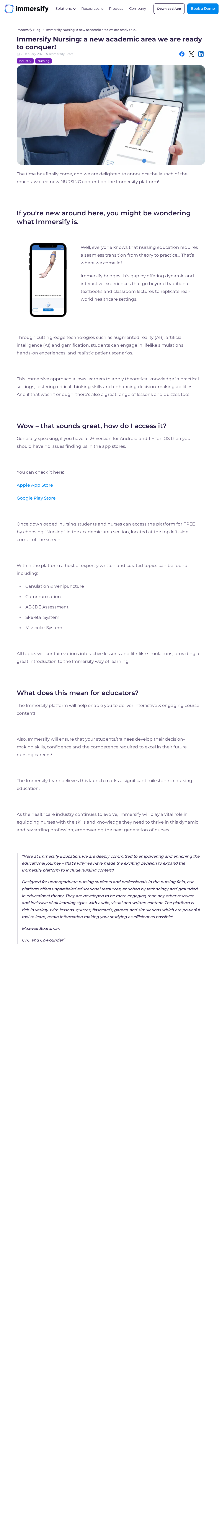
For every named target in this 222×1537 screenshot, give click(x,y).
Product (116, 8)
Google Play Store (36, 498)
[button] (65, 8)
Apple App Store (35, 485)
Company (137, 8)
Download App (169, 9)
